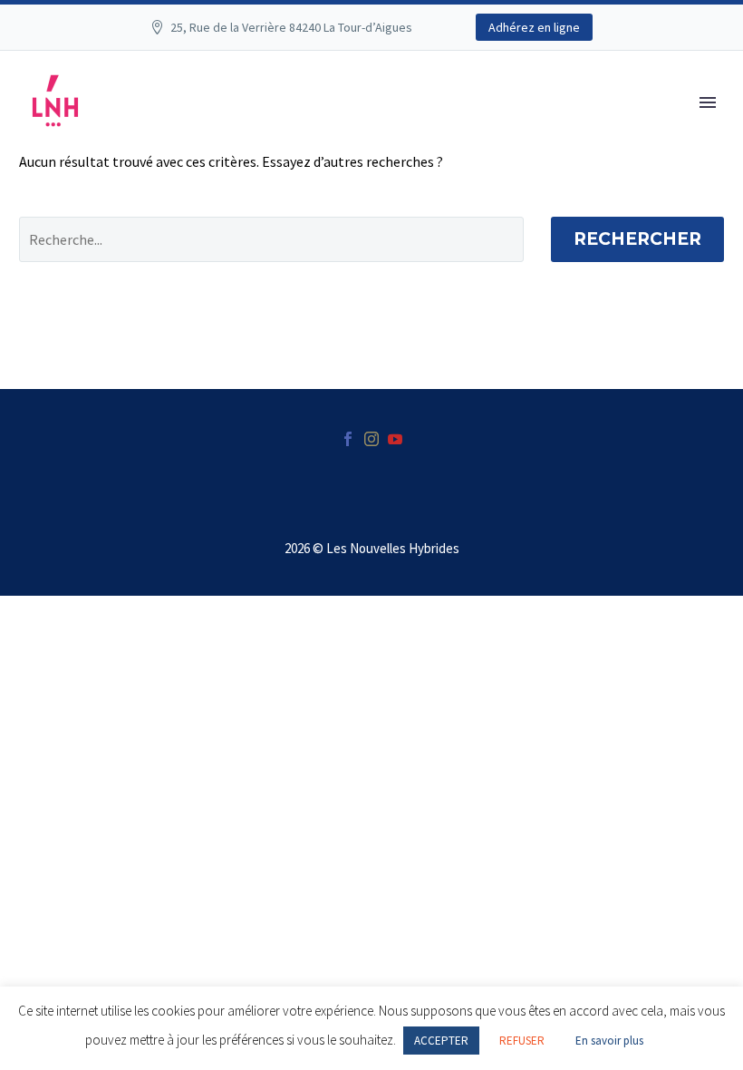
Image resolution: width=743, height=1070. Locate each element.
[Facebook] (348, 439)
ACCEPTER (441, 1040)
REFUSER (522, 1040)
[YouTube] (395, 439)
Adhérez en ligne (534, 27)
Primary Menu (707, 102)
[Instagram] (371, 439)
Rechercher (637, 239)
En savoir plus (609, 1040)
